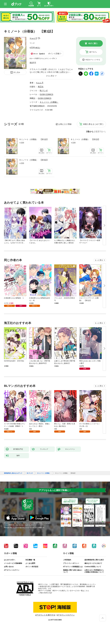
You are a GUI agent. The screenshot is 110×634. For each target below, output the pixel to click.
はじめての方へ (9, 560)
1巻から (90, 132)
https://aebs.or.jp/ (46, 593)
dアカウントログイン (11, 570)
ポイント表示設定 (31, 567)
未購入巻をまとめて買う (93, 124)
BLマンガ (44, 90)
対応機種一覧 (30, 560)
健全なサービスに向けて (93, 563)
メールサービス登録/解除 (13, 563)
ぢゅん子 (33, 38)
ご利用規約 (67, 560)
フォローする (39, 38)
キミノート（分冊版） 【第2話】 (85, 139)
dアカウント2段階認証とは (73, 567)
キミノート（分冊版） (49, 102)
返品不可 (33, 63)
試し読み (17, 72)
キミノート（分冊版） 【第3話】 (33, 160)
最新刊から (100, 132)
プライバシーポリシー (71, 563)
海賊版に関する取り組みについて (72, 571)
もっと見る (99, 260)
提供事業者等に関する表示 (94, 560)
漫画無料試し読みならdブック (13, 473)
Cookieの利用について (93, 567)
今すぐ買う (93, 43)
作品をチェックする (92, 60)
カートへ (93, 52)
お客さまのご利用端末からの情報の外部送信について (94, 571)
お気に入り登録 (65, 124)
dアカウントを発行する (45, 615)
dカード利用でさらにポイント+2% (42, 58)
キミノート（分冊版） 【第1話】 (33, 139)
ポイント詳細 (53, 53)
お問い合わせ (9, 567)
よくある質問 (30, 563)
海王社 (40, 87)
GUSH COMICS (46, 94)
